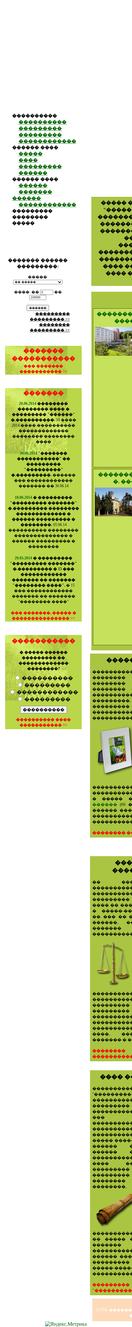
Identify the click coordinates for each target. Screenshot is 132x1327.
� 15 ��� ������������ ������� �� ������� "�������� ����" (43, 580)
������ (33, 173)
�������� (30, 217)
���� (28, 160)
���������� (43, 122)
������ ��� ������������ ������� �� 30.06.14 (43, 469)
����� (31, 153)
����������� (43, 641)
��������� (40, 128)
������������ (47, 141)
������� (43, 393)
